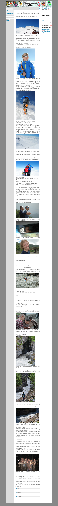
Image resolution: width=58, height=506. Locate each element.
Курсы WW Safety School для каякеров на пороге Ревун (47, 32)
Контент (8, 9)
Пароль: (7, 17)
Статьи (8, 10)
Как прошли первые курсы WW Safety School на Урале (46, 30)
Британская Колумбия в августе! (47, 16)
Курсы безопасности (10, 13)
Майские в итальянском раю (46, 18)
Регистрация (7, 23)
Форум (51, 7)
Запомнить (7, 19)
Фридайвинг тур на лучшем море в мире (47, 25)
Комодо (46, 21)
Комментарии (47, 7)
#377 (39, 8)
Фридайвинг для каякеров (46, 28)
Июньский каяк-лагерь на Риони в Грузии (46, 11)
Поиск (7, 14)
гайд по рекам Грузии (25, 482)
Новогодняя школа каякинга (47, 9)
